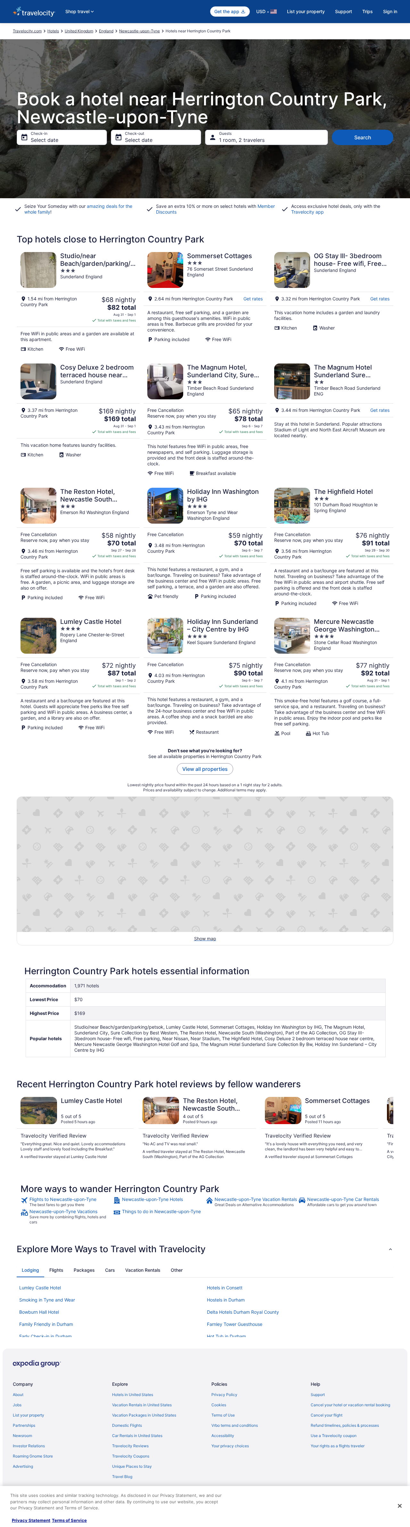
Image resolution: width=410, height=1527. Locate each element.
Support (343, 11)
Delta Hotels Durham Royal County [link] (243, 1312)
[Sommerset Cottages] (205, 302)
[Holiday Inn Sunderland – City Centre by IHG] (205, 677)
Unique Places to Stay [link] (132, 1466)
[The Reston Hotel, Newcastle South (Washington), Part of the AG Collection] (78, 547)
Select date (44, 140)
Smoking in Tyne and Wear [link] (47, 1299)
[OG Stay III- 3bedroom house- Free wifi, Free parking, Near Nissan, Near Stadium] (331, 302)
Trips (367, 11)
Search (362, 137)
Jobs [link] (17, 1404)
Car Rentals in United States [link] (137, 1435)
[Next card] (386, 1131)
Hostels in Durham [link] (226, 1299)
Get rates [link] (253, 298)
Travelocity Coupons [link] (130, 1456)
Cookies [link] (218, 1404)
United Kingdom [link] (79, 31)
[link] (66, 1201)
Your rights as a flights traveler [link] (338, 1445)
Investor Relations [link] (29, 1445)
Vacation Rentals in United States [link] (142, 1404)
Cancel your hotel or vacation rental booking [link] (350, 1404)
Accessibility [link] (222, 1435)
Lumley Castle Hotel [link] (40, 1287)
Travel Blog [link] (122, 1476)
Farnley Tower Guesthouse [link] (234, 1324)
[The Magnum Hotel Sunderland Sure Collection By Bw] (331, 420)
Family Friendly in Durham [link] (46, 1324)
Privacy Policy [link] (224, 1394)
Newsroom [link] (22, 1435)
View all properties (205, 769)
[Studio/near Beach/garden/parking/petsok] (78, 302)
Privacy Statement (31, 1520)
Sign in (390, 11)
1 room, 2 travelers (242, 140)
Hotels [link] (53, 31)
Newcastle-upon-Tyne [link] (139, 31)
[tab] (30, 1270)
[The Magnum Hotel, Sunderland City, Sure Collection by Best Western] (205, 420)
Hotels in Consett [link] (224, 1287)
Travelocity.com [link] (27, 31)
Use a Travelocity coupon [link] (334, 1435)
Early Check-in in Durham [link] (45, 1336)
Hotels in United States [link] (132, 1394)
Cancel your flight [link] (326, 1415)
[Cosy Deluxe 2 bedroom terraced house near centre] (78, 420)
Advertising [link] (23, 1466)
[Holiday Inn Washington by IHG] (205, 547)
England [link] (106, 31)
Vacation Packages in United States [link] (144, 1415)
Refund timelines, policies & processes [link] (345, 1425)
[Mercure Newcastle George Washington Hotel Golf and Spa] (331, 677)
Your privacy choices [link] (230, 1445)
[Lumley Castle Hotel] (78, 677)
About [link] (18, 1394)
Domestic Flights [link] (127, 1425)
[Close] (400, 1506)
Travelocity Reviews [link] (130, 1445)
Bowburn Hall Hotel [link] (39, 1312)
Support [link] (318, 1394)
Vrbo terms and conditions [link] (234, 1425)
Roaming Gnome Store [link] (33, 1456)
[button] (205, 1249)
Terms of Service (69, 1520)
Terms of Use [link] (223, 1415)
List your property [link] (28, 1415)
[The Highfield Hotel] (331, 547)
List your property (306, 11)
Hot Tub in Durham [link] (226, 1336)
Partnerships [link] (24, 1425)
